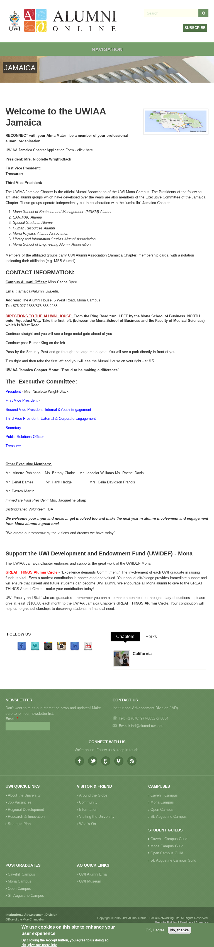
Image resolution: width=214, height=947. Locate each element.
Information (88, 809)
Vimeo (118, 761)
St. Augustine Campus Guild (173, 860)
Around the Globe (93, 795)
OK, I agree (155, 930)
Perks (151, 636)
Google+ (105, 761)
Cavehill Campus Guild (168, 839)
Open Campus (162, 809)
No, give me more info (39, 945)
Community (88, 802)
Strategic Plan (19, 824)
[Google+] (48, 649)
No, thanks (179, 930)
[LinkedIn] (74, 649)
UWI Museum (90, 881)
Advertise (202, 922)
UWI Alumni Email (93, 874)
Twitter (92, 761)
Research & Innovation (26, 816)
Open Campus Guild (166, 853)
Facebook (79, 761)
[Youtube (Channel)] (88, 649)
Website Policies (166, 922)
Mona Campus (162, 802)
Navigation (107, 49)
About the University (24, 795)
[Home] (63, 21)
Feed (132, 761)
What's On (87, 824)
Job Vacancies (19, 802)
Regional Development (26, 809)
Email (12, 719)
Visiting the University (97, 816)
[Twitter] (35, 649)
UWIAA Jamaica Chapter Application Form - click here (49, 150)
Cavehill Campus (164, 795)
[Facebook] (21, 649)
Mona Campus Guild (166, 846)
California (142, 653)
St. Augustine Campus (168, 816)
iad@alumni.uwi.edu (147, 726)
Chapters (125, 636)
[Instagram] (61, 649)
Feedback (186, 922)
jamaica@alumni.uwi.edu (38, 291)
